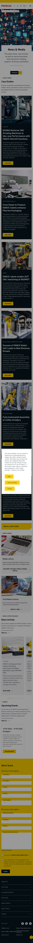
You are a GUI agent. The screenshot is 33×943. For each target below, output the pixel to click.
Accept (10, 488)
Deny (9, 476)
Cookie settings (12, 482)
